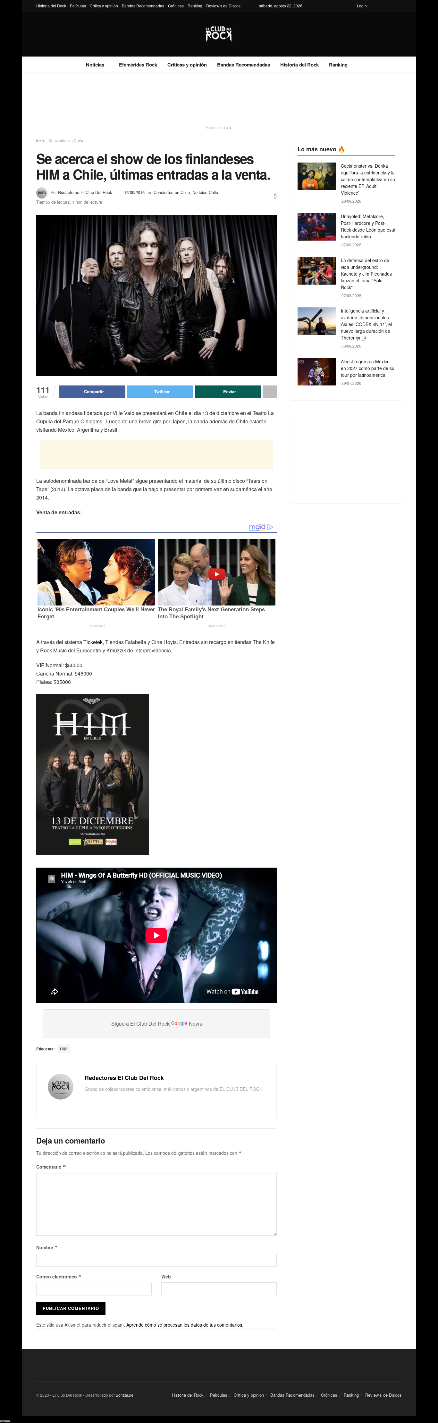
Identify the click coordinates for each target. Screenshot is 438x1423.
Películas (78, 5)
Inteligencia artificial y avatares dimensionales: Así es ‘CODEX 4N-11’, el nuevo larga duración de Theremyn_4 (366, 324)
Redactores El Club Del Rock (85, 192)
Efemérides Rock (138, 64)
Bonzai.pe (124, 1395)
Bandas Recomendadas (143, 5)
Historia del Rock (51, 5)
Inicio (41, 140)
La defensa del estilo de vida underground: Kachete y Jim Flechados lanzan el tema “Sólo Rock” (366, 273)
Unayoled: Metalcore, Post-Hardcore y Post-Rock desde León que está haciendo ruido (368, 226)
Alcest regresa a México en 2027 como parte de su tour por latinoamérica (367, 368)
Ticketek (93, 642)
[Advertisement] (219, 97)
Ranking (195, 5)
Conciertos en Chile (65, 140)
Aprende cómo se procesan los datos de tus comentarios (184, 1324)
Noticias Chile (205, 192)
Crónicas (176, 5)
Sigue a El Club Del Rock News (156, 1023)
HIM (64, 1048)
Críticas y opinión (187, 64)
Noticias (95, 64)
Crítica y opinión (104, 5)
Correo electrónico (58, 1276)
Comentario (51, 1166)
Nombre (47, 1247)
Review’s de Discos (223, 5)
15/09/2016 (134, 192)
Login (362, 5)
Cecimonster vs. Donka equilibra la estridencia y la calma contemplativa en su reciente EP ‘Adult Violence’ (368, 179)
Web (166, 1276)
